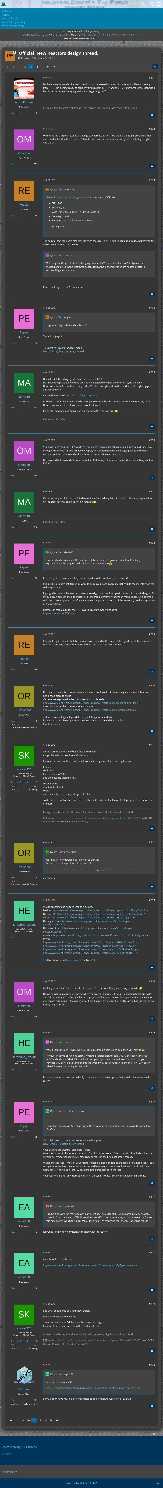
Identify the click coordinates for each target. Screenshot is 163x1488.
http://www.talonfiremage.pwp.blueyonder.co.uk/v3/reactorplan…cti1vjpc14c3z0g (88, 945)
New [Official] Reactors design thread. (63, 351)
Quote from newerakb (62, 1206)
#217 (152, 1196)
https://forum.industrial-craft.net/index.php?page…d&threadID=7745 (101, 817)
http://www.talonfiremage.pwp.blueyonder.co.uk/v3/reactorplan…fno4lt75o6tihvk (97, 914)
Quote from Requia (60, 317)
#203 (152, 180)
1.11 (129, 34)
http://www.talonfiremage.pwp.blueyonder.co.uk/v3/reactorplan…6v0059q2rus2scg (89, 949)
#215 (152, 1032)
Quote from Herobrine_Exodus (67, 1111)
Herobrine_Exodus (73, 960)
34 (47, 66)
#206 (152, 440)
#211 (152, 744)
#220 (152, 1364)
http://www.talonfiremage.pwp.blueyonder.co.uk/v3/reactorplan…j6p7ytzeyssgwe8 (89, 1265)
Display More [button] (98, 870)
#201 (152, 77)
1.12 (136, 34)
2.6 (52, 34)
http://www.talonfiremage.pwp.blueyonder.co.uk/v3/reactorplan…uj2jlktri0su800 (97, 917)
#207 (152, 491)
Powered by (81, 1483)
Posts (13, 112)
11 (30, 66)
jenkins (94, 31)
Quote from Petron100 (62, 189)
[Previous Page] (8, 66)
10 (25, 66)
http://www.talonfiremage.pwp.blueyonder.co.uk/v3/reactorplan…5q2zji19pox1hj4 (89, 952)
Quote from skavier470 (63, 851)
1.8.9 (107, 34)
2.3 (41, 34)
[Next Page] (54, 66)
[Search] (143, 4)
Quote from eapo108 (61, 1374)
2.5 (46, 34)
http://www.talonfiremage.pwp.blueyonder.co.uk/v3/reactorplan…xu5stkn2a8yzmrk (99, 935)
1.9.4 (115, 34)
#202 (152, 128)
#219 (152, 1303)
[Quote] (152, 115)
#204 (152, 307)
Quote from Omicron (61, 255)
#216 (152, 1101)
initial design (74, 220)
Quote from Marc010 (62, 552)
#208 (152, 542)
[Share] (155, 66)
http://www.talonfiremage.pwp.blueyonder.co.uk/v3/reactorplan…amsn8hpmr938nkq (90, 702)
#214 (152, 981)
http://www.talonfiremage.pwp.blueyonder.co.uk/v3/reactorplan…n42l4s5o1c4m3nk (90, 942)
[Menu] (159, 4)
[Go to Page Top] (157, 1483)
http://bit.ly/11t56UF (83, 395)
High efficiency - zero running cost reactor (68, 197)
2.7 (58, 34)
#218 (152, 1252)
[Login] (151, 4)
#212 (152, 842)
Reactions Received (19, 782)
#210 (152, 685)
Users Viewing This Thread (19, 1447)
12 (36, 66)
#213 (152, 900)
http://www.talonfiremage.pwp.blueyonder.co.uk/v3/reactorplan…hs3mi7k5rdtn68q (89, 709)
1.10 (122, 34)
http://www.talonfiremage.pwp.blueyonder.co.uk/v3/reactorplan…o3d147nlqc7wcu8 (98, 910)
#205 (152, 372)
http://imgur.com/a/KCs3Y (57, 613)
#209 (152, 634)
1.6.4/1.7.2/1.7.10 (92, 34)
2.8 (63, 34)
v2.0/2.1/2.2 (30, 34)
